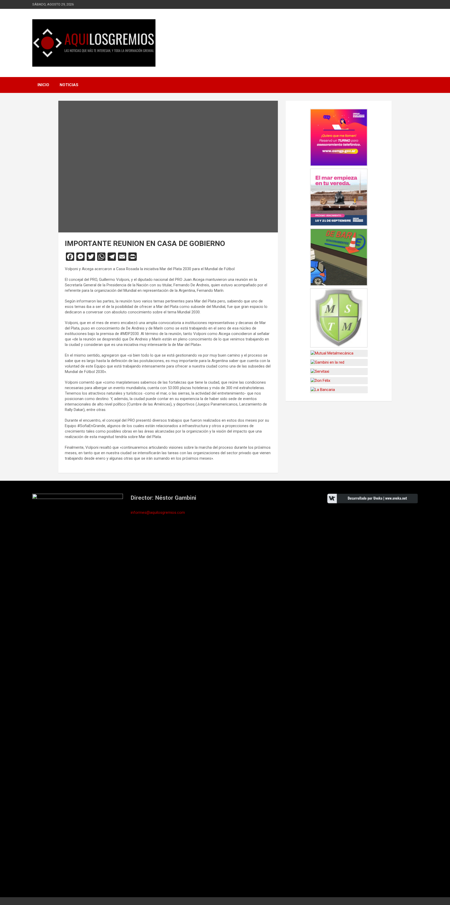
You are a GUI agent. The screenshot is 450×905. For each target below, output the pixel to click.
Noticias (69, 85)
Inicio (43, 85)
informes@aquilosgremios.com (158, 512)
